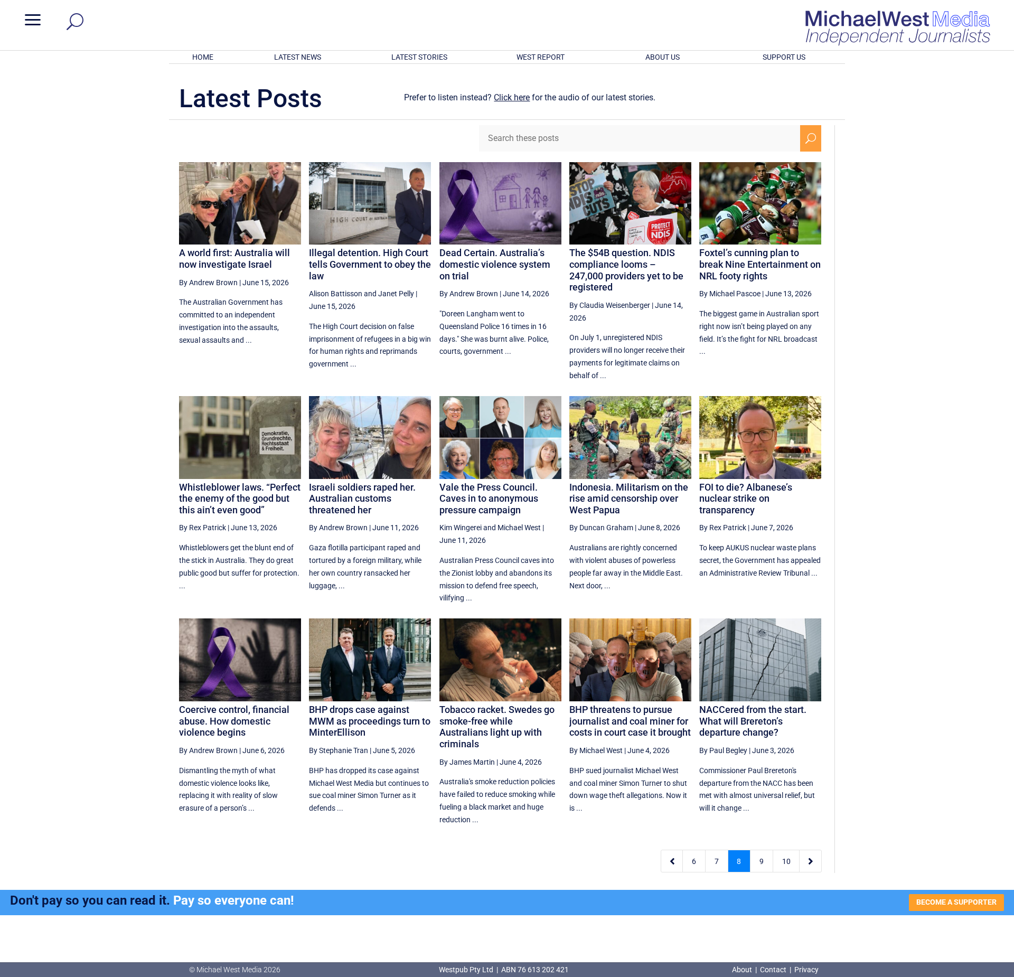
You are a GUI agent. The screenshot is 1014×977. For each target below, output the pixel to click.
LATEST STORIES (419, 57)
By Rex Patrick (202, 527)
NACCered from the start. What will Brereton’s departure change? (752, 721)
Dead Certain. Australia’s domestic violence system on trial (494, 264)
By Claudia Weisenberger (609, 305)
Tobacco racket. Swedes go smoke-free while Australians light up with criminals (497, 726)
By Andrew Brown (208, 282)
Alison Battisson (335, 293)
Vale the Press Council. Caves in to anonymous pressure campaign (488, 498)
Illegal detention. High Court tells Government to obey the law (370, 264)
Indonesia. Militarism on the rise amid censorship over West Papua (628, 498)
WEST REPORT (541, 57)
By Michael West (596, 750)
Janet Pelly (396, 293)
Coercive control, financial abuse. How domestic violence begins (234, 721)
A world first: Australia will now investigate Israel (234, 258)
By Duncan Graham (601, 527)
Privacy (806, 969)
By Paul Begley (723, 750)
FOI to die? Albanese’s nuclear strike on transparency (745, 498)
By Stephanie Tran (338, 750)
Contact (773, 969)
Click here (512, 97)
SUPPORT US (784, 57)
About (743, 969)
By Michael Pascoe (729, 293)
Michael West (519, 527)
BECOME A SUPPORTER (956, 902)
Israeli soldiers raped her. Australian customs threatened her (362, 498)
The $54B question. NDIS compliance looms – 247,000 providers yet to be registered (626, 270)
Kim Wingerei (460, 527)
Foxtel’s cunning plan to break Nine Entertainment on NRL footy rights (760, 264)
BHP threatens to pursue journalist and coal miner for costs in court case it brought (630, 721)
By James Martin (467, 762)
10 (786, 861)
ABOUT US (662, 57)
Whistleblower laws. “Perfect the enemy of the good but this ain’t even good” (240, 498)
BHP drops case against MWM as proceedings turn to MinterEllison (369, 721)
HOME (202, 57)
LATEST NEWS (297, 57)
